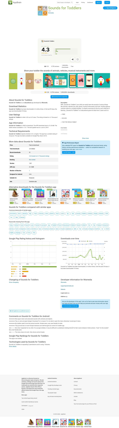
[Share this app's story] (72, 59)
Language (17, 232)
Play (94, 225)
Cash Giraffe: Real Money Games (30, 402)
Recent (52, 229)
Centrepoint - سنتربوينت (27, 405)
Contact (76, 381)
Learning (43, 225)
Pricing (83, 2)
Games (37, 225)
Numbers (34, 229)
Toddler (54, 225)
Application (68, 229)
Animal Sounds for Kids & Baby (40, 198)
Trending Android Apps (53, 389)
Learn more (78, 149)
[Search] (72, 2)
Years (40, 229)
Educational (66, 225)
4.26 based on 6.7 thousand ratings (39, 156)
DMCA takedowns (78, 392)
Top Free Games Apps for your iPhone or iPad (85, 404)
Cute (24, 232)
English (11, 232)
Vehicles (90, 213)
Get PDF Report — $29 (68, 152)
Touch (16, 229)
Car (102, 229)
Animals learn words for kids (78, 198)
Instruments (13, 213)
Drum (19, 213)
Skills (75, 229)
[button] (85, 293)
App (49, 225)
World (107, 229)
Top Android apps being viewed (29, 398)
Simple (95, 213)
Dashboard (90, 2)
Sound (27, 225)
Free (89, 225)
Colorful (97, 229)
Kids (17, 217)
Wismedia (63, 282)
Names (11, 229)
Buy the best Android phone (55, 396)
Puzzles (86, 229)
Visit (73, 213)
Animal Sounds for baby (103, 198)
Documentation (78, 389)
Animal (16, 225)
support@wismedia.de (67, 286)
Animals (101, 213)
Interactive (105, 225)
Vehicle (84, 225)
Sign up (98, 2)
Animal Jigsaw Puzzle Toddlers (91, 198)
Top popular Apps (52, 392)
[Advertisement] (57, 27)
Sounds (78, 213)
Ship (30, 213)
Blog (75, 400)
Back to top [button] (115, 413)
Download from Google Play (60, 96)
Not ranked (32, 159)
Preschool (45, 229)
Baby (11, 225)
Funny (29, 232)
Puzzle (62, 229)
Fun (11, 217)
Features (22, 217)
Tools (35, 213)
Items (46, 213)
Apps (77, 2)
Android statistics (52, 381)
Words (78, 225)
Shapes (91, 229)
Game (21, 225)
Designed (22, 229)
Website (63, 289)
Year (80, 229)
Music (57, 229)
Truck (57, 213)
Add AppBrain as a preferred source (20, 311)
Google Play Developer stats (55, 385)
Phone (59, 225)
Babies (99, 225)
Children (73, 225)
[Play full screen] (77, 59)
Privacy (75, 385)
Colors (28, 229)
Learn (32, 225)
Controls (41, 213)
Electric (52, 213)
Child (106, 213)
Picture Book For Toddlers (53, 198)
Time (34, 232)
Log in (107, 2)
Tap (68, 213)
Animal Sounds (14, 198)
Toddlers (84, 213)
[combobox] (64, 2)
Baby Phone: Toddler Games (28, 198)
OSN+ (23, 409)
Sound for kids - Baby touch (65, 198)
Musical (25, 213)
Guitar (62, 213)
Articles (75, 396)
